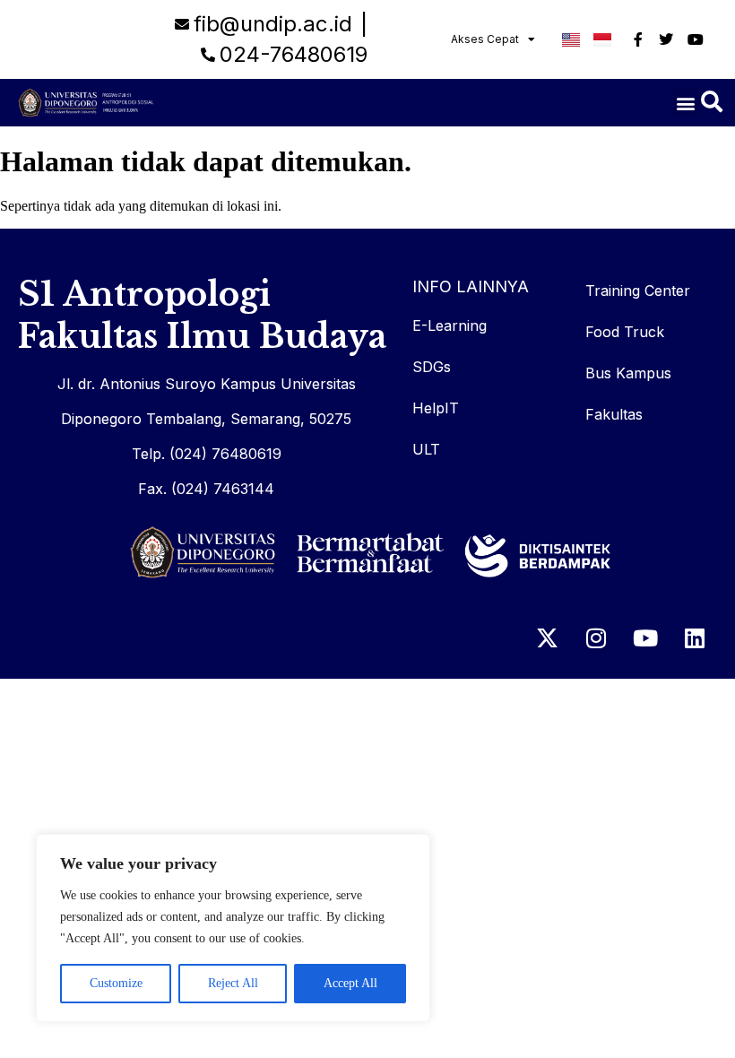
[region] (233, 928)
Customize (116, 983)
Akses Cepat (485, 39)
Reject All (233, 983)
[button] (686, 102)
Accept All (350, 983)
